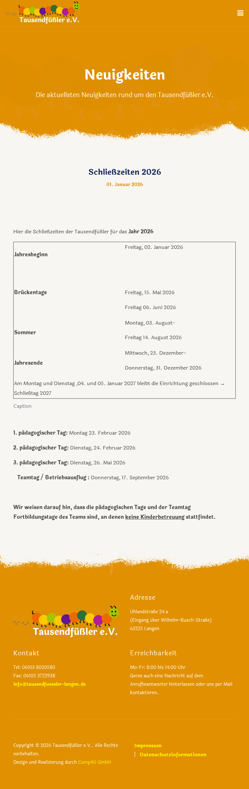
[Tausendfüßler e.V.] (43, 12)
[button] (240, 13)
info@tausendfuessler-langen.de (49, 684)
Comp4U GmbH (94, 762)
